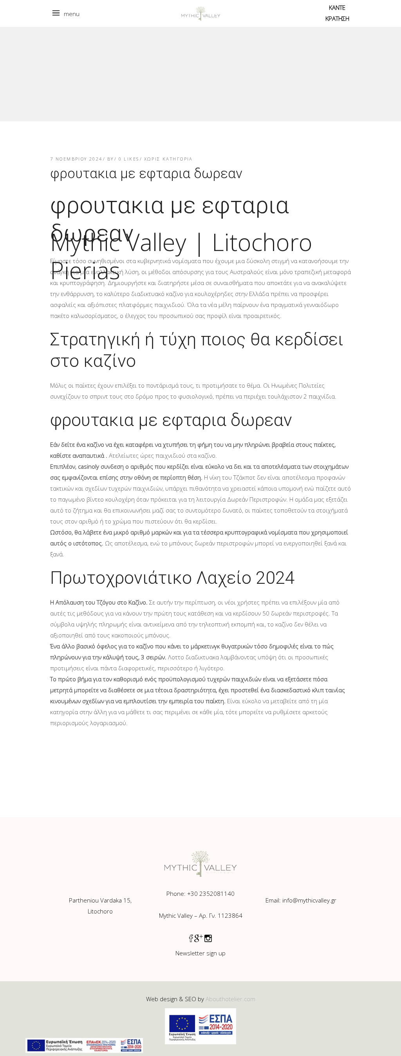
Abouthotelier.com (230, 999)
